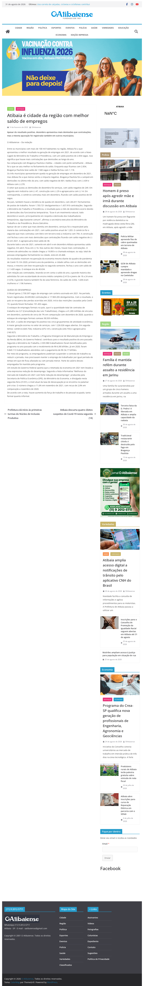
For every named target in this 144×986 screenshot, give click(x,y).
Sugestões (92, 953)
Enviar (108, 858)
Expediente (93, 941)
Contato (91, 947)
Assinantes (93, 917)
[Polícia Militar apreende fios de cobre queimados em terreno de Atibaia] (109, 246)
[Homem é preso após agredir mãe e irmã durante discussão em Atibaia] (120, 170)
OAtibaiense (36, 127)
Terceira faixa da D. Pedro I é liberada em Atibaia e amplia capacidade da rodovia (129, 413)
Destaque (20, 109)
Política (42, 27)
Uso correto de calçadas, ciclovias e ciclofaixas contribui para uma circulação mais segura (63, 5)
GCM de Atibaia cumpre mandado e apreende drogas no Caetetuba (129, 269)
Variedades (108, 27)
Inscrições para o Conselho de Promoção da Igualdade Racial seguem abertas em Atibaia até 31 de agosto (129, 628)
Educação (123, 27)
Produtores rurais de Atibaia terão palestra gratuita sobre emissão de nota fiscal (129, 773)
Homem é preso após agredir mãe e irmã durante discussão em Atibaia (120, 198)
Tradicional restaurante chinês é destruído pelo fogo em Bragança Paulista (128, 444)
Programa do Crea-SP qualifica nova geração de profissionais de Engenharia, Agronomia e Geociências (118, 720)
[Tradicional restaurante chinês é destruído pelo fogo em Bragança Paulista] (109, 448)
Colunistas (93, 935)
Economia (61, 34)
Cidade (18, 27)
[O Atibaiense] (7, 31)
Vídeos (91, 923)
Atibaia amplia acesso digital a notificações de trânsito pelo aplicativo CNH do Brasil (117, 573)
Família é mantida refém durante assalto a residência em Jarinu (119, 367)
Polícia (83, 27)
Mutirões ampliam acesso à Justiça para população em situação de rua (119, 654)
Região (30, 27)
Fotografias (93, 929)
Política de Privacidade (98, 959)
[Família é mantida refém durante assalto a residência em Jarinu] (120, 339)
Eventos (70, 27)
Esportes (56, 27)
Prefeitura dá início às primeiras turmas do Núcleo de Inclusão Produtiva (25, 414)
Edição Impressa (79, 34)
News (106, 554)
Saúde (94, 27)
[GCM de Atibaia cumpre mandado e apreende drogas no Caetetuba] (109, 273)
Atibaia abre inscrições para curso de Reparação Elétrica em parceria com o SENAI (128, 805)
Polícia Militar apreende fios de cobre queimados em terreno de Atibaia (129, 242)
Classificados (65, 965)
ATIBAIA (120, 112)
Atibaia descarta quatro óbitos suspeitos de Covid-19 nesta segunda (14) (73, 414)
